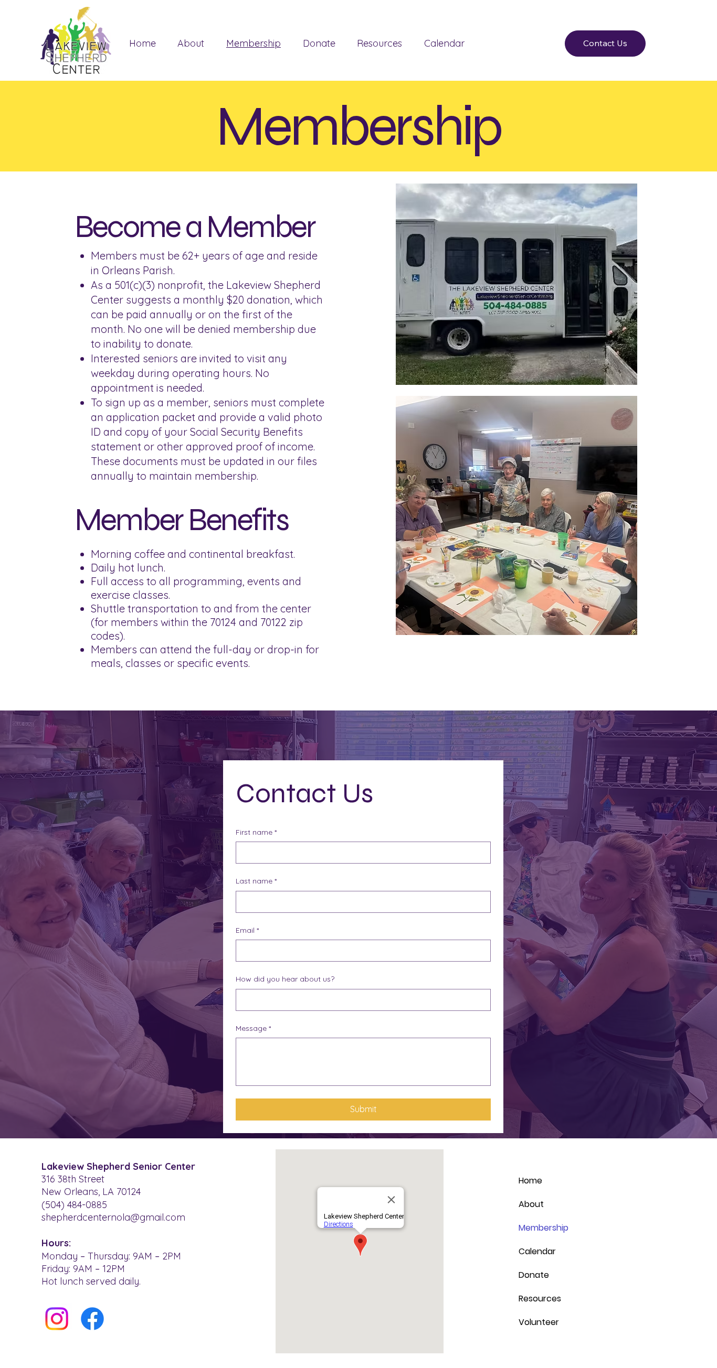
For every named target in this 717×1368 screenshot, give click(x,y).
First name (256, 832)
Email (247, 930)
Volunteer (539, 1322)
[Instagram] (56, 1319)
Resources (540, 1298)
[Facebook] (92, 1319)
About (531, 1204)
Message (253, 1028)
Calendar (537, 1251)
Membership (543, 1228)
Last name (256, 881)
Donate (534, 1275)
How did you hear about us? (285, 979)
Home (530, 1181)
